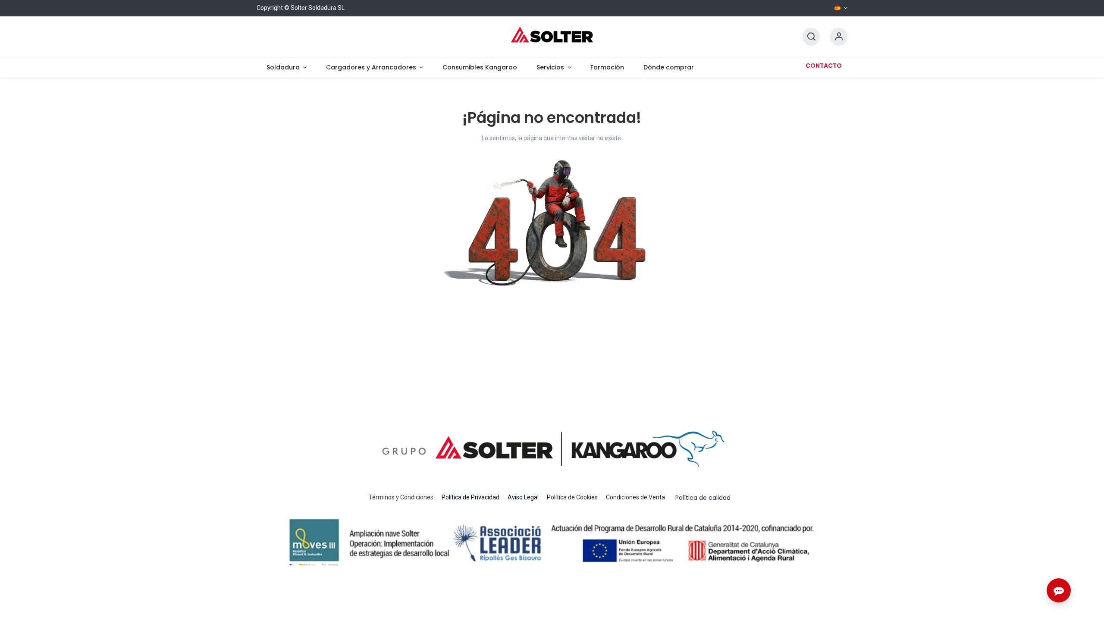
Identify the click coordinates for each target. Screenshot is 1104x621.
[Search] (811, 37)
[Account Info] (838, 37)
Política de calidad (703, 497)
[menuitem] (286, 67)
